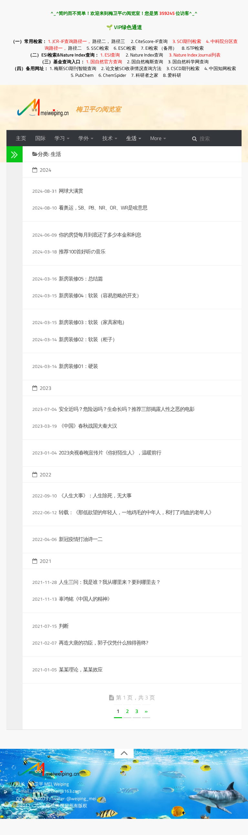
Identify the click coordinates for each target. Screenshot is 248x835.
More (155, 138)
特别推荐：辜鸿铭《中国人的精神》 (18, 351)
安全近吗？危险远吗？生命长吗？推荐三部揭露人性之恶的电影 (126, 409)
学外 (83, 138)
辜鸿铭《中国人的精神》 (85, 599)
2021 (45, 561)
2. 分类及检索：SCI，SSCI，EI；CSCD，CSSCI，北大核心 (18, 614)
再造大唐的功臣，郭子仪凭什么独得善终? (103, 643)
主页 (21, 138)
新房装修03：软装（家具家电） (93, 322)
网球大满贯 (71, 191)
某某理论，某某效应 (80, 669)
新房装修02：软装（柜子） (88, 339)
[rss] (12, 244)
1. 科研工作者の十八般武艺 (18, 452)
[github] (12, 211)
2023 (45, 388)
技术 (107, 138)
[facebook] (12, 236)
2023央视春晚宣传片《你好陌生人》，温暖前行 (110, 452)
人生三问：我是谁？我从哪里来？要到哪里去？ (109, 582)
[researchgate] (12, 202)
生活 (131, 138)
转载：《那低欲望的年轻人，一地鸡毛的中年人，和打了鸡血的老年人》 (136, 512)
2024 (45, 170)
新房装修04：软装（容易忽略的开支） (100, 295)
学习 (60, 138)
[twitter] (12, 227)
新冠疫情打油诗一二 (80, 539)
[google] (12, 219)
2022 (45, 474)
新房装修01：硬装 (78, 366)
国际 (40, 138)
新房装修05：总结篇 (81, 278)
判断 (63, 626)
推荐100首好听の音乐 (82, 251)
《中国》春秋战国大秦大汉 (88, 426)
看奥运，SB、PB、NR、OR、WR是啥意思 (103, 207)
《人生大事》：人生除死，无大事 (95, 495)
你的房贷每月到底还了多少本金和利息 (100, 235)
